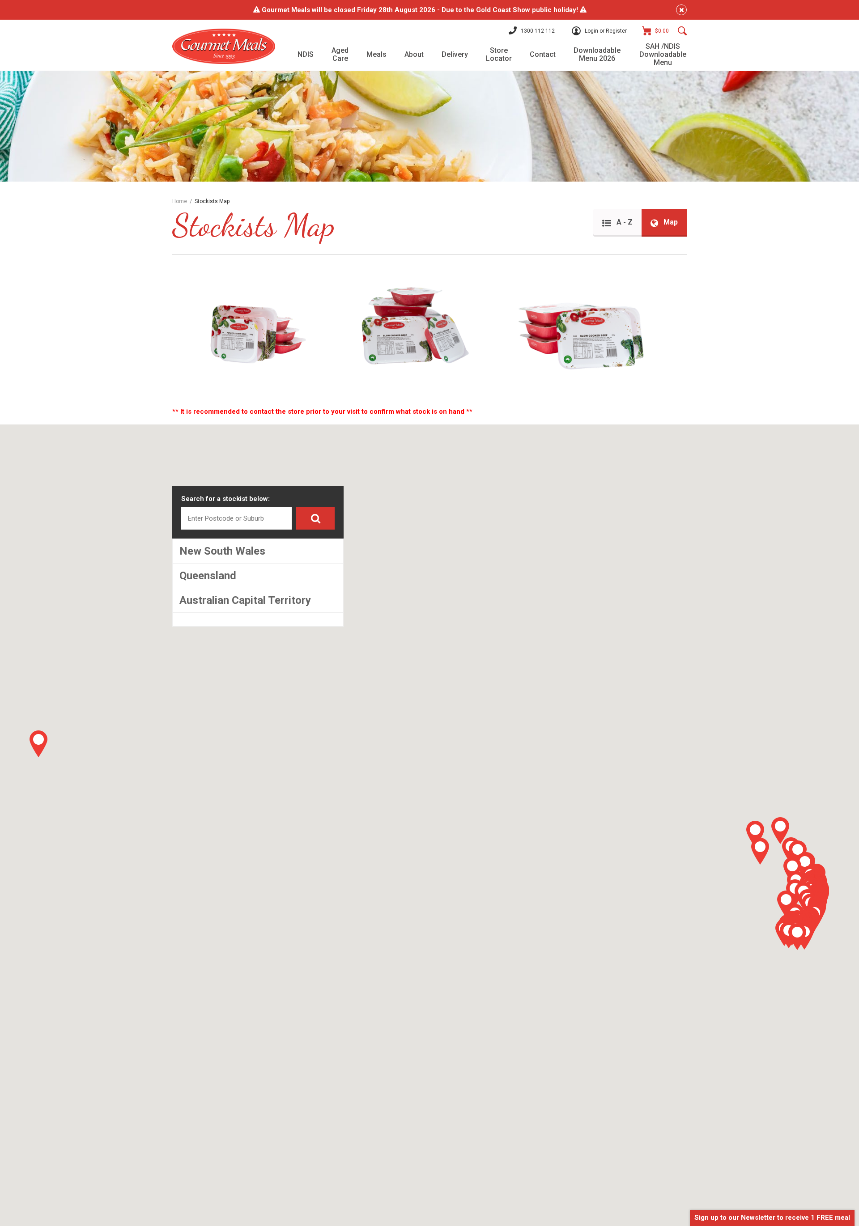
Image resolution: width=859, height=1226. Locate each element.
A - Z (624, 222)
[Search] (682, 31)
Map (670, 222)
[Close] (681, 9)
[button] (760, 851)
